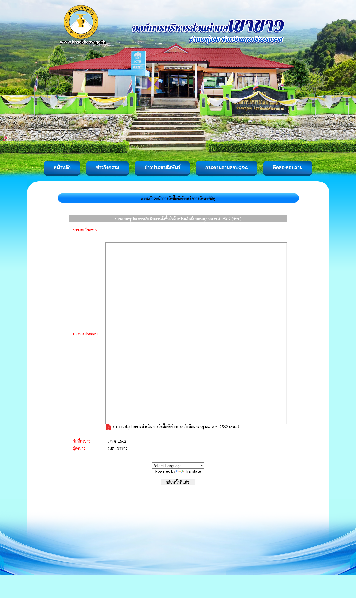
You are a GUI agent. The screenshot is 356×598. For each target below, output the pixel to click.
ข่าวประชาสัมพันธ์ (162, 167)
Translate (193, 471)
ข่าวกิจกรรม (107, 167)
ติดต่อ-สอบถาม (287, 167)
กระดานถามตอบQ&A (226, 167)
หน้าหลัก (62, 167)
